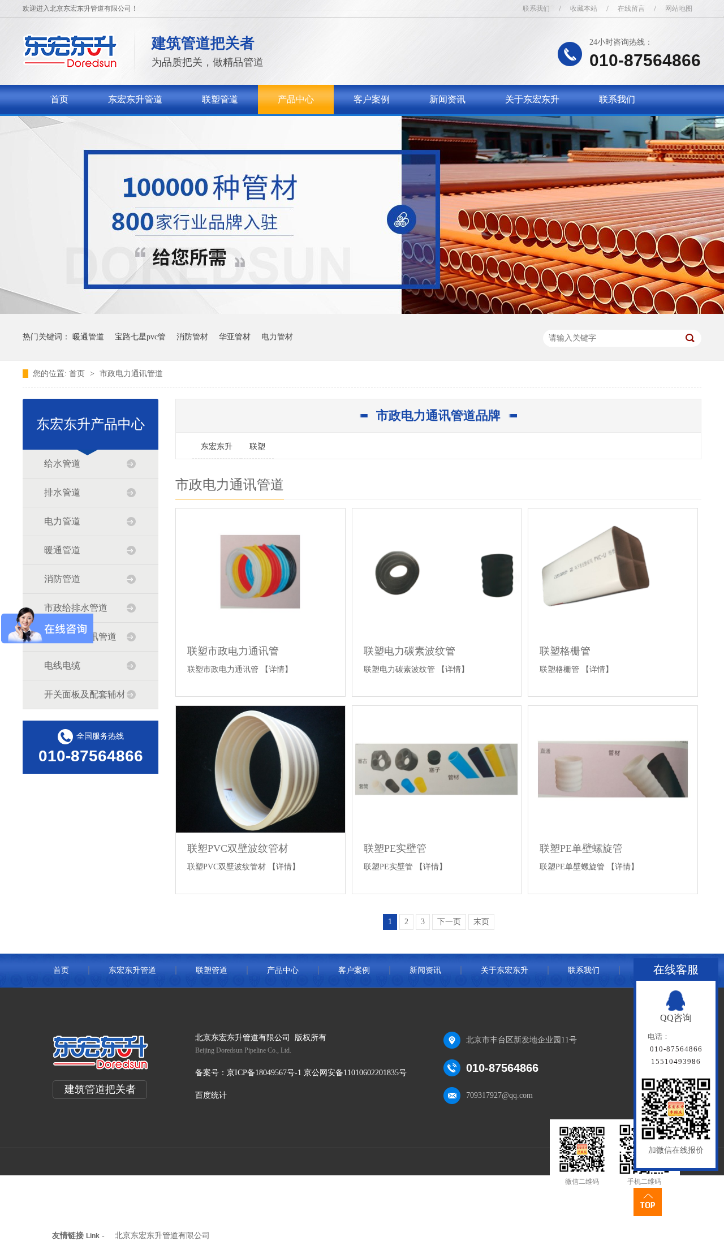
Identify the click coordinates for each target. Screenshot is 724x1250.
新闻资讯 (447, 99)
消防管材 (192, 337)
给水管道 (62, 463)
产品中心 (296, 99)
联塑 (257, 446)
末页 (481, 921)
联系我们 (536, 8)
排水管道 (62, 492)
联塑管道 (220, 99)
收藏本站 (583, 8)
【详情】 (276, 669)
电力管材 (277, 337)
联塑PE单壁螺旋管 (581, 848)
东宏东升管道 (135, 99)
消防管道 (62, 579)
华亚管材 (235, 337)
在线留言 (631, 8)
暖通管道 (88, 337)
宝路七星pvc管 (140, 337)
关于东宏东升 (532, 99)
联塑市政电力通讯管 (233, 651)
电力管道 (62, 521)
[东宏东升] (70, 65)
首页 (59, 99)
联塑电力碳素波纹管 (409, 651)
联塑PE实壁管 (395, 848)
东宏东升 (216, 446)
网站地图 (678, 8)
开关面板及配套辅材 (85, 694)
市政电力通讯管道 (131, 373)
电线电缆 (62, 665)
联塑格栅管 (565, 651)
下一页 (449, 921)
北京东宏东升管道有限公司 (162, 1235)
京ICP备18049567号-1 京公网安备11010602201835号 (317, 1072)
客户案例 (372, 99)
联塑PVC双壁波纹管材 (237, 848)
